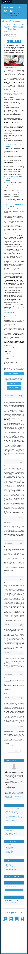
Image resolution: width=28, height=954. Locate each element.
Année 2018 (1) (9, 846)
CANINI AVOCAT (9, 864)
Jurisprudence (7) (10, 830)
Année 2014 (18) (9, 851)
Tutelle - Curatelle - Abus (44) (12, 808)
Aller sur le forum (13, 383)
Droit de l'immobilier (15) (11, 812)
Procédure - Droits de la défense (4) (14, 817)
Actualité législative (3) (11, 832)
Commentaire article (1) (11, 833)
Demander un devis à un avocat (13, 388)
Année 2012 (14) (9, 853)
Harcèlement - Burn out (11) (12, 813)
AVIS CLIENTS (9, 865)
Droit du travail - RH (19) (11, 811)
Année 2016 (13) (9, 848)
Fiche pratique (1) (10, 834)
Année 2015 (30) (9, 850)
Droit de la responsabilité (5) (12, 816)
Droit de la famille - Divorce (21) (13, 810)
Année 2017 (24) (9, 847)
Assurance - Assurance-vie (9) (12, 815)
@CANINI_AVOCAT (10, 866)
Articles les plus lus (10, 820)
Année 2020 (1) (9, 844)
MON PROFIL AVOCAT (11, 869)
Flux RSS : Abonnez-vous (12, 876)
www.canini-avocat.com (9, 356)
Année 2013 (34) (9, 852)
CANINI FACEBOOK (10, 868)
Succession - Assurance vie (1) (12, 819)
